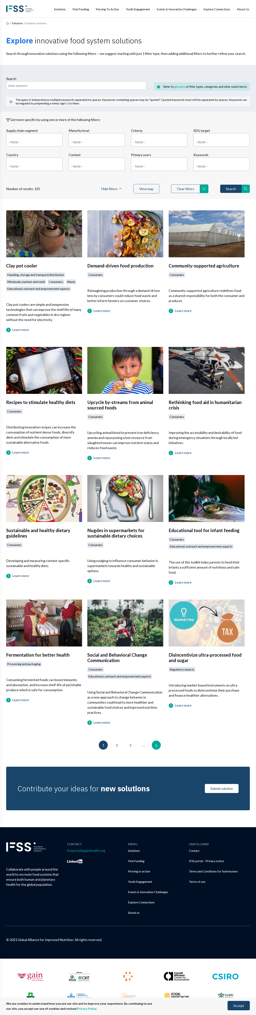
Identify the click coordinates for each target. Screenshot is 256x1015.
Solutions (60, 9)
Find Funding (81, 9)
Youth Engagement (138, 9)
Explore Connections (217, 9)
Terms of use (197, 881)
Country (12, 155)
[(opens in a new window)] (75, 861)
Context (75, 155)
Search (11, 79)
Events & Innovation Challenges (177, 9)
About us (243, 9)
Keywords (200, 155)
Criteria (136, 130)
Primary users (141, 155)
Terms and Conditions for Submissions (213, 871)
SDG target (201, 130)
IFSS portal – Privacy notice (206, 861)
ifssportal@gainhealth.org (86, 850)
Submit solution (221, 788)
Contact (194, 850)
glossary (179, 86)
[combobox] (34, 140)
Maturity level (79, 130)
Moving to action (107, 9)
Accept (238, 1006)
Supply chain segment (22, 130)
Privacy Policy (86, 1008)
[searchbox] (34, 143)
